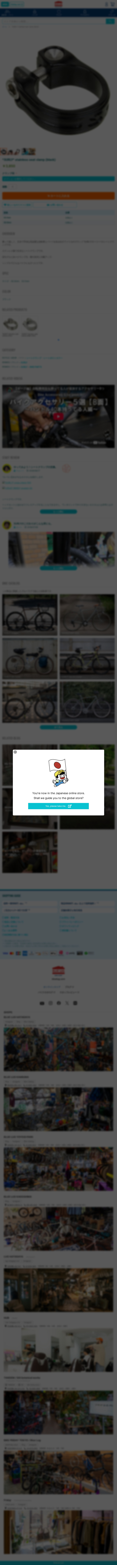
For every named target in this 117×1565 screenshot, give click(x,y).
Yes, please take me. (56, 806)
